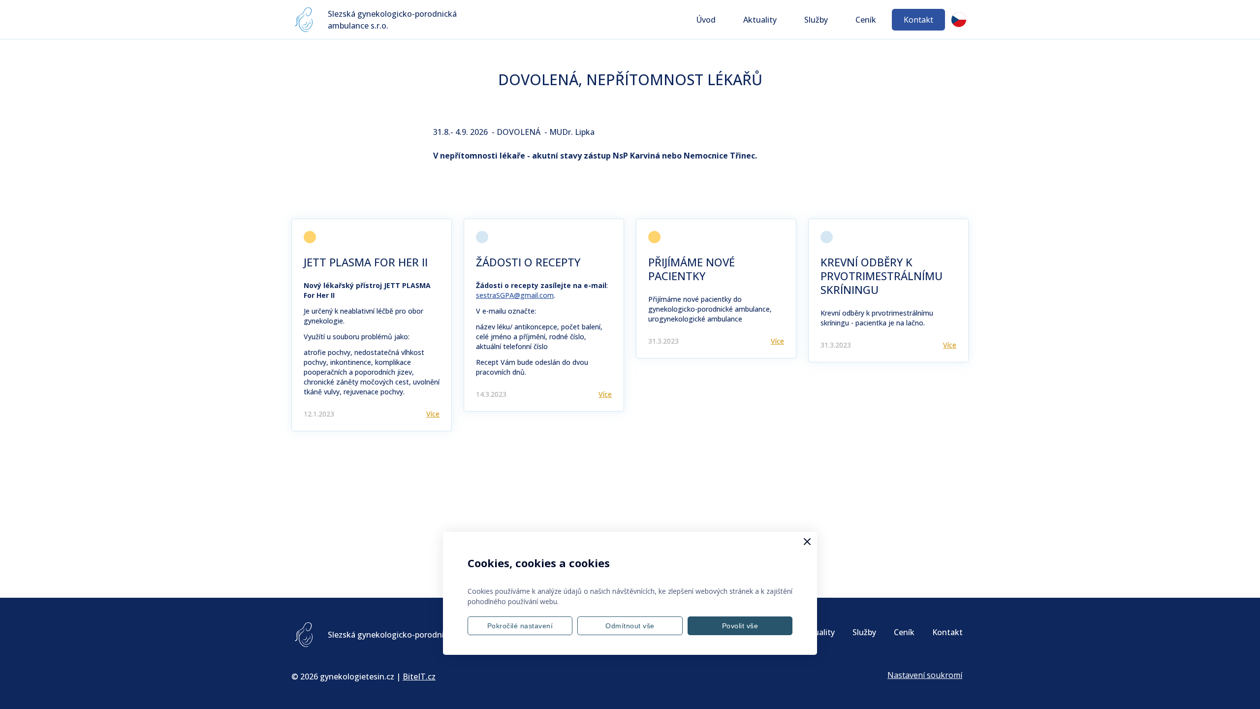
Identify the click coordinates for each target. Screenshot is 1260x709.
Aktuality (760, 19)
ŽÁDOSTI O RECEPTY (528, 262)
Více (433, 414)
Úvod (706, 19)
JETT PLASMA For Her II (366, 262)
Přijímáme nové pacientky (691, 269)
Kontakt (918, 19)
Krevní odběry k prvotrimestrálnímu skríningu (881, 276)
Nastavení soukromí (924, 675)
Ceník (865, 19)
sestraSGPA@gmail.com (515, 295)
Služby (816, 19)
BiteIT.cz (419, 676)
